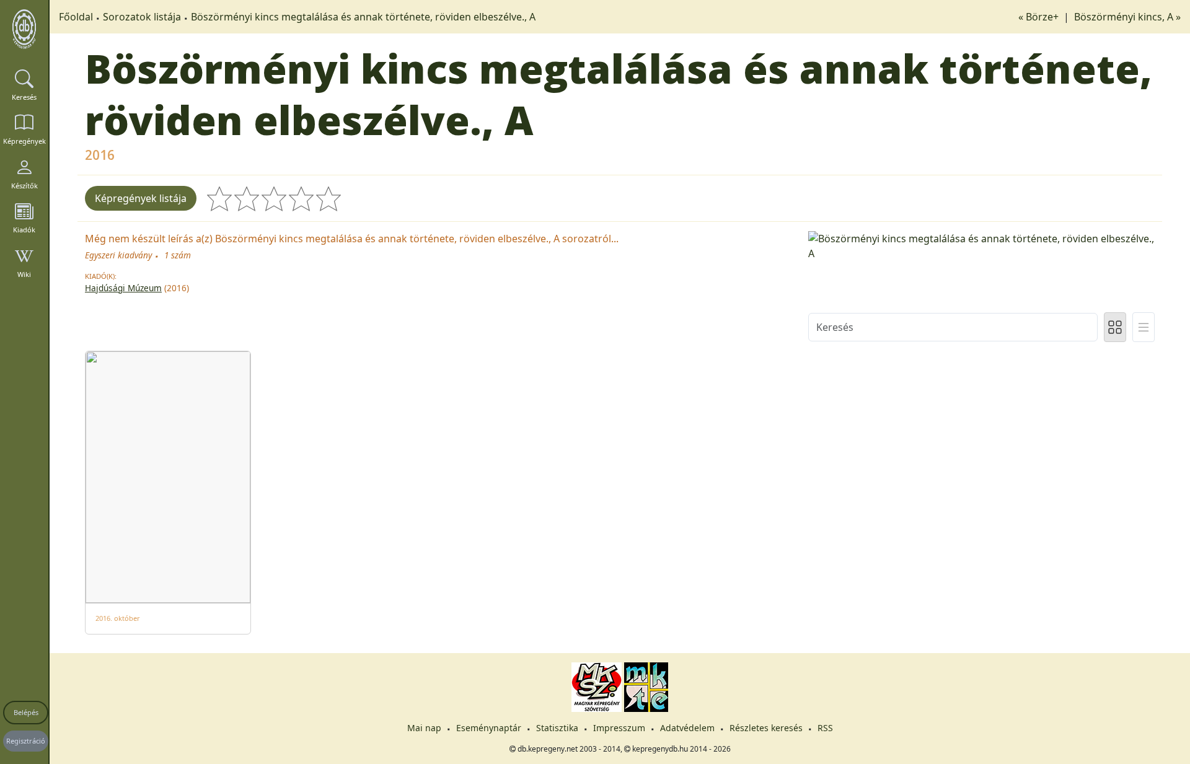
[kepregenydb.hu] (24, 29)
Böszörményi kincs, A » (1127, 17)
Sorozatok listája (142, 17)
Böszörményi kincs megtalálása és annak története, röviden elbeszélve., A (363, 17)
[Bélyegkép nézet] (1115, 327)
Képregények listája (141, 198)
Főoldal (76, 17)
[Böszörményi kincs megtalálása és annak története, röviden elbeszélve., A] (981, 245)
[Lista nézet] (1143, 327)
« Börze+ (1039, 17)
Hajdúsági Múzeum (123, 288)
